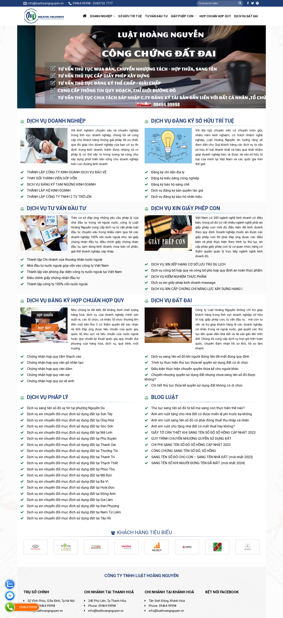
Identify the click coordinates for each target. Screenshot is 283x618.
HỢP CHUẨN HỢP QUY (215, 16)
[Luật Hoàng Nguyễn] (44, 16)
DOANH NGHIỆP (101, 16)
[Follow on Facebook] (248, 3)
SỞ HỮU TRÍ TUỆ (130, 16)
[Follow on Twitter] (252, 3)
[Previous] (27, 67)
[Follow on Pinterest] (257, 3)
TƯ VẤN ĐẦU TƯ (156, 16)
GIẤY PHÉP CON (182, 16)
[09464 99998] (10, 607)
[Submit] (240, 3)
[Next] (255, 67)
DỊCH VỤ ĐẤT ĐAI (246, 16)
